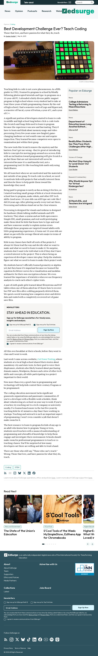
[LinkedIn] (29, 473)
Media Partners (10, 580)
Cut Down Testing (46, 359)
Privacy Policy (29, 339)
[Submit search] (92, 2)
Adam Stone (73, 207)
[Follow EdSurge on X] (17, 639)
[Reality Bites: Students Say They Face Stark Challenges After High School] (81, 144)
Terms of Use (17, 339)
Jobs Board (45, 588)
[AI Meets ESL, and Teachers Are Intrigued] (81, 201)
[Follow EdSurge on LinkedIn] (34, 639)
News (7, 11)
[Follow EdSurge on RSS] (6, 639)
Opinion (19, 11)
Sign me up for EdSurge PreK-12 (20, 324)
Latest (6, 591)
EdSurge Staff (73, 130)
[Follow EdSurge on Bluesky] (23, 639)
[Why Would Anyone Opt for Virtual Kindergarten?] (81, 184)
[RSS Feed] (5, 473)
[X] (24, 473)
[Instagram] (14, 473)
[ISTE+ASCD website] (28, 2)
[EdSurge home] (12, 2)
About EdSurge (10, 568)
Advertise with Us (48, 564)
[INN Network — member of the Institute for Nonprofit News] (84, 569)
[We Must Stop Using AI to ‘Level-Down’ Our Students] (81, 164)
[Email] (10, 473)
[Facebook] (34, 473)
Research (46, 11)
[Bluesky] (19, 473)
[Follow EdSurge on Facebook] (40, 639)
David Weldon (73, 110)
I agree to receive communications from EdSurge (27, 343)
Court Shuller (73, 169)
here (53, 478)
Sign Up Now (49, 330)
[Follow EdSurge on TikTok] (29, 639)
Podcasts (32, 11)
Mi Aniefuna (73, 189)
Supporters (8, 574)
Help (29, 648)
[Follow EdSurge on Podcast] (57, 639)
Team (6, 571)
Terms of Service (20, 648)
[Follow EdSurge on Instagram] (11, 639)
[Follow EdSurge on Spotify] (52, 639)
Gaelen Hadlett (11, 36)
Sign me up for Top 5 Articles (45, 324)
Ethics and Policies (11, 577)
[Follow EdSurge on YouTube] (46, 639)
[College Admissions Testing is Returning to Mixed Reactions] (81, 104)
